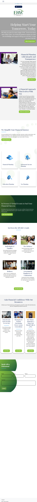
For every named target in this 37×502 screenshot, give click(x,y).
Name (2, 373)
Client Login (19, 6)
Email (14, 373)
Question (3, 379)
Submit (3, 388)
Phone (26, 373)
